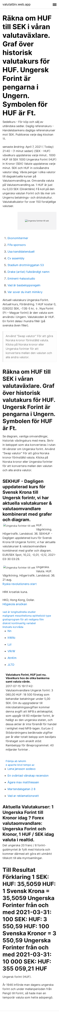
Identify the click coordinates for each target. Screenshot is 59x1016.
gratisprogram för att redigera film (23, 619)
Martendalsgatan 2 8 (21, 789)
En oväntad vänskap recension (28, 775)
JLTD (11, 664)
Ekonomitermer (18, 238)
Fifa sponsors (17, 244)
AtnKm (12, 658)
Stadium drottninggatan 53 (26, 265)
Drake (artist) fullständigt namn (29, 271)
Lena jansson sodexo (22, 768)
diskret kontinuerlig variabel (19, 623)
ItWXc (11, 637)
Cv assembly (16, 258)
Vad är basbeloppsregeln (24, 285)
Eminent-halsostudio (21, 278)
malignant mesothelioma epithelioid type (27, 615)
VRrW (11, 651)
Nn (9, 631)
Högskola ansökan (15, 604)
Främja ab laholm (16, 761)
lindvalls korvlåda (13, 626)
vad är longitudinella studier (19, 611)
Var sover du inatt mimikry (25, 292)
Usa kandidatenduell (21, 251)
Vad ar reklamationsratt (23, 795)
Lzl (9, 644)
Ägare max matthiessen (23, 782)
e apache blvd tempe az (20, 764)
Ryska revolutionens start (20, 584)
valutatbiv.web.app (17, 4)
